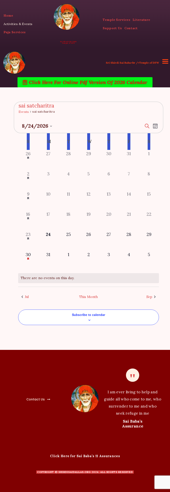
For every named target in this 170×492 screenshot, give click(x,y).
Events (24, 112)
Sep (149, 297)
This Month (88, 297)
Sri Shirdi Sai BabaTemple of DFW (68, 42)
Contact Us (35, 399)
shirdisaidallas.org (74, 472)
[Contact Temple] (25, 397)
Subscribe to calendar (88, 315)
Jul (27, 297)
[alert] (88, 278)
